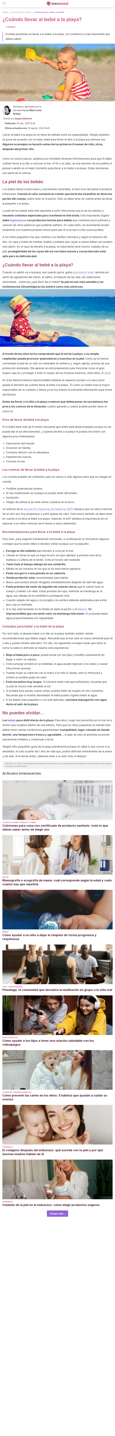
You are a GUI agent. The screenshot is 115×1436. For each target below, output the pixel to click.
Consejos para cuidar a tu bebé (49, 12)
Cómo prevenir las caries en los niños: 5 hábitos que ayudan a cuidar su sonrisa (54, 1097)
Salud (5, 877)
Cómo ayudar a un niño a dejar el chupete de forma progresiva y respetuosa (49, 937)
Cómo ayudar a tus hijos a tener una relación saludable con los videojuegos (48, 1042)
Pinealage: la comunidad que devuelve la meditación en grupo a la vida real (57, 990)
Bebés (5, 12)
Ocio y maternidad (12, 987)
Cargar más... (57, 1213)
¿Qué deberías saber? (21, 12)
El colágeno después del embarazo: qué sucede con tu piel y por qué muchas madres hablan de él (52, 1152)
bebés (12, 720)
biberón (82, 609)
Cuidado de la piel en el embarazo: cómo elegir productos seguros (51, 1205)
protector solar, (84, 272)
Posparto (7, 1147)
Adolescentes (10, 1037)
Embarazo (7, 1202)
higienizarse (18, 220)
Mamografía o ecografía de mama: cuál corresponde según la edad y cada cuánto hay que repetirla (57, 882)
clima (107, 373)
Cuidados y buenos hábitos (16, 1092)
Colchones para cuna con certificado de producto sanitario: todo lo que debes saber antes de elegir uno (55, 827)
